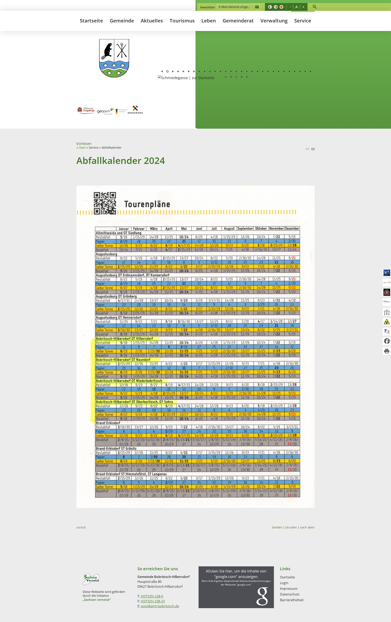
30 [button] (225, 77)
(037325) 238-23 (153, 601)
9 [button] (204, 72)
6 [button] (188, 72)
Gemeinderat (238, 20)
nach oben (307, 527)
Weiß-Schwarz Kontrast (276, 7)
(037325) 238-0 (152, 596)
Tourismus (182, 20)
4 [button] (178, 72)
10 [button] (210, 72)
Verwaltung (274, 20)
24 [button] (284, 72)
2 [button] (167, 72)
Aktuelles (152, 20)
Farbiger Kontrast (281, 7)
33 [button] (241, 77)
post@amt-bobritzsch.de (160, 606)
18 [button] (252, 72)
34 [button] (247, 77)
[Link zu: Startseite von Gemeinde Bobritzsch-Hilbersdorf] (114, 58)
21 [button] (268, 72)
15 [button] (236, 72)
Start (82, 147)
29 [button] (310, 72)
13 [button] (225, 72)
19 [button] (257, 72)
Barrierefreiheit (292, 600)
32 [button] (236, 77)
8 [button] (199, 72)
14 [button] (231, 72)
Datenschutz (290, 594)
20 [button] (262, 72)
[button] (236, 587)
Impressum (289, 588)
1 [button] (162, 72)
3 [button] (172, 72)
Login (284, 583)
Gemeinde (122, 20)
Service (302, 20)
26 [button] (294, 72)
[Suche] (315, 7)
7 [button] (194, 72)
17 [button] (247, 72)
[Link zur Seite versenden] (307, 149)
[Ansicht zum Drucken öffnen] (313, 149)
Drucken (291, 527)
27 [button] (300, 72)
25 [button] (289, 72)
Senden (277, 527)
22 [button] (273, 72)
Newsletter (207, 7)
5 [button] (183, 72)
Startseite (91, 20)
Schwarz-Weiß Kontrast (270, 7)
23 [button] (278, 72)
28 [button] (305, 72)
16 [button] (241, 72)
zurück (81, 527)
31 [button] (231, 77)
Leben (208, 20)
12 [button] (220, 72)
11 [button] (215, 72)
